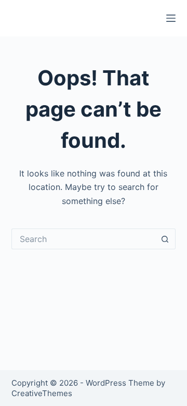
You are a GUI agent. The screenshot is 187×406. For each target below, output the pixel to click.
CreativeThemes (41, 393)
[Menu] (171, 18)
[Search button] (165, 239)
